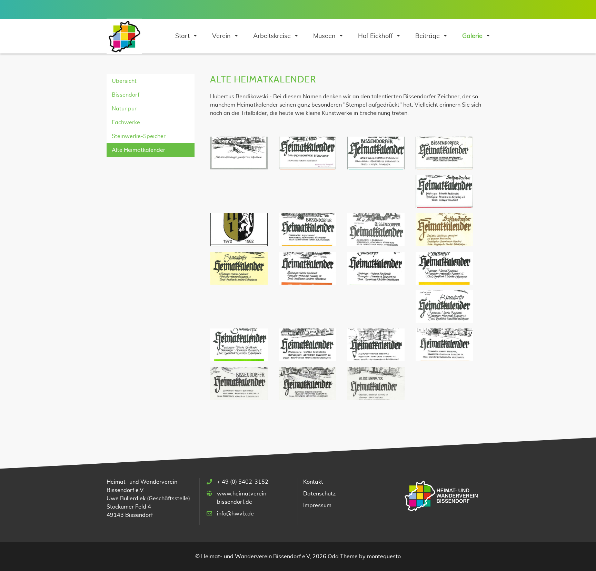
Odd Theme (343, 556)
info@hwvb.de (235, 513)
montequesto (384, 556)
